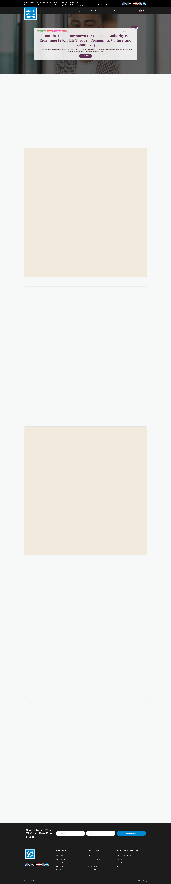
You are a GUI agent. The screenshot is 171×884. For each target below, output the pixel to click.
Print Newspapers (97, 11)
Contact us (120, 859)
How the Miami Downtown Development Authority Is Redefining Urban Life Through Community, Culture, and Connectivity (85, 40)
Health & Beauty (92, 866)
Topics (55, 11)
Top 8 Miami (60, 866)
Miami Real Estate (61, 863)
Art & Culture (91, 855)
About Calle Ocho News (125, 855)
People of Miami (57, 31)
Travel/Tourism (80, 11)
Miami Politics (60, 859)
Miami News (44, 11)
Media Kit (120, 866)
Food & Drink (91, 863)
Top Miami (66, 11)
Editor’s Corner (114, 11)
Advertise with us (122, 863)
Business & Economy (41, 31)
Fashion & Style (92, 870)
